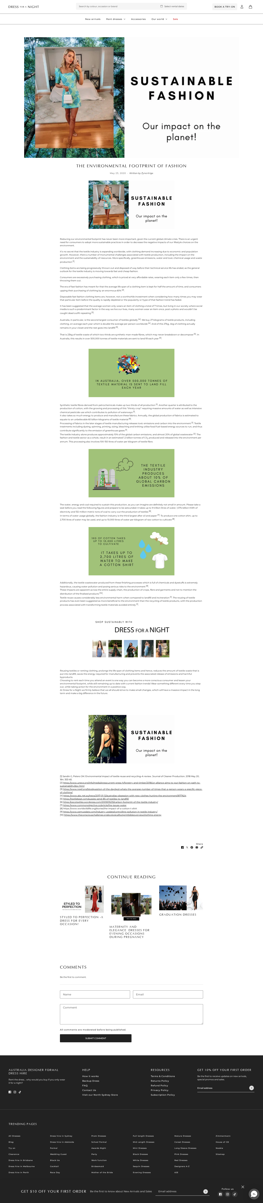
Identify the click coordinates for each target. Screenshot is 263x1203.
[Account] (242, 7)
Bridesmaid (97, 1166)
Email (139, 993)
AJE (176, 1172)
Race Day (55, 1172)
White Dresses (140, 1160)
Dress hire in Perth (19, 1172)
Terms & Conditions (163, 1076)
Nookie (219, 1148)
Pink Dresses (181, 1154)
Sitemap (220, 1154)
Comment (69, 1007)
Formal (54, 1148)
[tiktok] (235, 1194)
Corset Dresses (182, 1142)
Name (66, 993)
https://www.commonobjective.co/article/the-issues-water (94, 805)
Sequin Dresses (141, 1166)
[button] (201, 847)
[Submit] (205, 1191)
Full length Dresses (143, 1136)
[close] (243, 1187)
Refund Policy (159, 1085)
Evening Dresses (142, 1172)
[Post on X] (187, 847)
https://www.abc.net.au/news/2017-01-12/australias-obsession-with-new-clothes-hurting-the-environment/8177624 (124, 795)
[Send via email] (196, 847)
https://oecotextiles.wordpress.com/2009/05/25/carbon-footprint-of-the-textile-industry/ (110, 802)
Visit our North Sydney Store (100, 1094)
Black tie (55, 1160)
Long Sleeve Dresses (185, 1148)
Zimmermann (223, 1136)
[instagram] (227, 1194)
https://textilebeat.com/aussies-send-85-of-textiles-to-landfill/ (96, 798)
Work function (99, 1160)
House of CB (222, 1142)
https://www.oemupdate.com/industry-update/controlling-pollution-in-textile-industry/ (110, 811)
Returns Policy (160, 1081)
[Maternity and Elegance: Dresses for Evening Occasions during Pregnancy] (131, 904)
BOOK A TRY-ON (225, 6)
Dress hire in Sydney (61, 1136)
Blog (11, 1142)
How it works (90, 1076)
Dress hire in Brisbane (21, 1160)
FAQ (85, 1085)
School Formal (99, 1142)
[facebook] (220, 1194)
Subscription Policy (163, 1094)
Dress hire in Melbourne (22, 1166)
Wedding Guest (58, 1154)
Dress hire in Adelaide (62, 1142)
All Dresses (14, 1136)
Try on (12, 1148)
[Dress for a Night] (24, 7)
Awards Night (98, 1148)
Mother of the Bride (102, 1172)
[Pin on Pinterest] (191, 847)
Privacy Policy (160, 1090)
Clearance (14, 1154)
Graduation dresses (177, 914)
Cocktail (54, 1166)
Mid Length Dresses (143, 1142)
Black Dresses (140, 1154)
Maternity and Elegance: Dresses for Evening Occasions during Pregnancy (129, 932)
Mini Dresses (140, 1148)
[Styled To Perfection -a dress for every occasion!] (82, 899)
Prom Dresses (98, 1136)
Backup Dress (90, 1081)
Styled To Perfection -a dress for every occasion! (81, 921)
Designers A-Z (182, 1166)
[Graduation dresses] (181, 898)
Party (94, 1154)
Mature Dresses (182, 1136)
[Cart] (250, 7)
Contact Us (89, 1090)
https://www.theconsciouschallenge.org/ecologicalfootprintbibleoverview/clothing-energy (112, 815)
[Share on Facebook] (182, 847)
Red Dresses (180, 1160)
